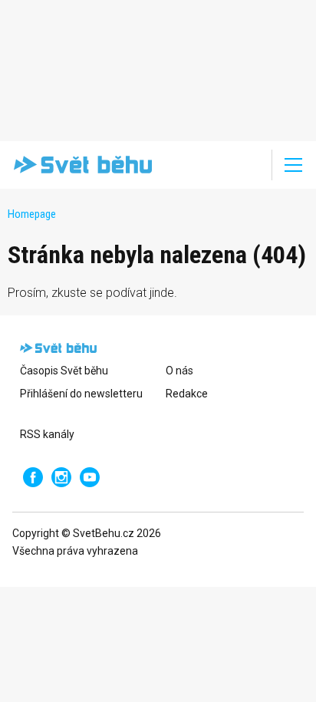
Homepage (32, 214)
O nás (179, 370)
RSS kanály (47, 434)
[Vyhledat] (250, 165)
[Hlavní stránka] (80, 165)
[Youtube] (90, 477)
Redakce (187, 393)
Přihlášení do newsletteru (81, 393)
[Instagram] (61, 477)
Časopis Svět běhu (64, 370)
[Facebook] (33, 477)
